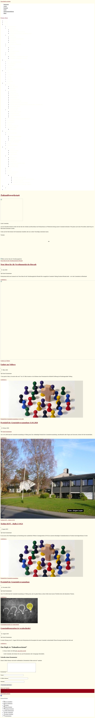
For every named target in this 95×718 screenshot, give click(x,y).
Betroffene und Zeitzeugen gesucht (17, 31)
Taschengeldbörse (10, 122)
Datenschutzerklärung (9, 11)
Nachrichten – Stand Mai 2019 (19, 177)
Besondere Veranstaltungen (12, 171)
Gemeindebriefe (10, 54)
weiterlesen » (4, 279)
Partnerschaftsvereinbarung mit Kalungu (21, 182)
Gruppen (6, 186)
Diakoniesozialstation (11, 90)
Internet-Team (13, 42)
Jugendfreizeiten (13, 152)
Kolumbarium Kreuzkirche (12, 125)
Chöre (8, 134)
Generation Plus (13, 157)
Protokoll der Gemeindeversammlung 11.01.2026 (19, 423)
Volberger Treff (13, 161)
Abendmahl (9, 67)
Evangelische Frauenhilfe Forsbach (17, 163)
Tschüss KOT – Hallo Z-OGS (12, 524)
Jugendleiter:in (13, 129)
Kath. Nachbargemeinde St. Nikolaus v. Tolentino (20, 184)
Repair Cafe (9, 124)
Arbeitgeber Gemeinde (12, 127)
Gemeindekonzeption (11, 26)
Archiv (5, 6)
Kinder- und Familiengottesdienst (14, 61)
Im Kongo (12, 175)
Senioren (9, 168)
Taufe (8, 72)
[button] (1, 695)
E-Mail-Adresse (4, 678)
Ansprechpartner (10, 35)
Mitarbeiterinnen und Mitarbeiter (17, 38)
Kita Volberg (12, 88)
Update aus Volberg (8, 364)
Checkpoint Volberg (14, 150)
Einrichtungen (7, 83)
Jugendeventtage (13, 154)
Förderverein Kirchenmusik (13, 141)
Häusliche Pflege (13, 97)
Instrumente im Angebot (12, 145)
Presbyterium (13, 40)
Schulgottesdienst (10, 65)
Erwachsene (9, 155)
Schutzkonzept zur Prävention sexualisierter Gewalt (21, 33)
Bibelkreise (12, 159)
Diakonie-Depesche (14, 108)
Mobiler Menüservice (14, 95)
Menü (5, 13)
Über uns (6, 24)
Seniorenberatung (10, 120)
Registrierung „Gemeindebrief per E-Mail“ (19, 56)
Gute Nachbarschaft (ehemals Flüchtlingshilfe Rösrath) (18, 118)
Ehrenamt (9, 170)
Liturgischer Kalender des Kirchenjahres (15, 69)
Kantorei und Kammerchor (15, 136)
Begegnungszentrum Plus (12, 109)
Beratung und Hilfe (14, 93)
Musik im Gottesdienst (12, 132)
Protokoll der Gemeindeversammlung (15, 582)
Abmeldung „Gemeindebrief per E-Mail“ (18, 58)
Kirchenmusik (7, 131)
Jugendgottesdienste (11, 63)
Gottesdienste (7, 60)
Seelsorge (9, 79)
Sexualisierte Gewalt (11, 28)
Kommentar (4, 671)
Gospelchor (12, 138)
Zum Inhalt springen (5, 693)
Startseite (6, 21)
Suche (5, 9)
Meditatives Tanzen (14, 166)
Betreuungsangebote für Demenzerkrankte (19, 102)
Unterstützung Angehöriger (15, 100)
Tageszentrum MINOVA (18, 180)
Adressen (9, 45)
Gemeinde (6, 147)
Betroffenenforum (14, 29)
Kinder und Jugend (11, 148)
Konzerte (9, 143)
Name (2, 675)
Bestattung (9, 77)
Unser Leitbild (13, 92)
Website (2, 681)
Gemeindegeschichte (11, 53)
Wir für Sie (6, 70)
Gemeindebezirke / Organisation (14, 44)
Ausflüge (12, 116)
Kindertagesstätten (11, 84)
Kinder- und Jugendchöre (15, 140)
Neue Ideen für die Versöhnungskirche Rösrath (18, 264)
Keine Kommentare (7, 431)
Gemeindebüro (10, 81)
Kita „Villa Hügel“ (14, 86)
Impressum (6, 4)
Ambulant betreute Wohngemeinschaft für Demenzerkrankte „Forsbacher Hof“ (26, 104)
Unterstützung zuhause (15, 99)
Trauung (9, 76)
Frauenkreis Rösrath (14, 164)
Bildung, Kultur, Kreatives (15, 111)
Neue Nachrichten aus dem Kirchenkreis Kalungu (23, 179)
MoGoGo (9, 187)
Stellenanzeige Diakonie (15, 106)
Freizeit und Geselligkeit (15, 115)
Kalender (6, 8)
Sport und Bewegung (14, 113)
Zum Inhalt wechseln (5, 1)
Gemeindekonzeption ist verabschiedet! (16, 628)
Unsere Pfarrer (13, 37)
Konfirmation (10, 74)
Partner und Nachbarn (11, 173)
